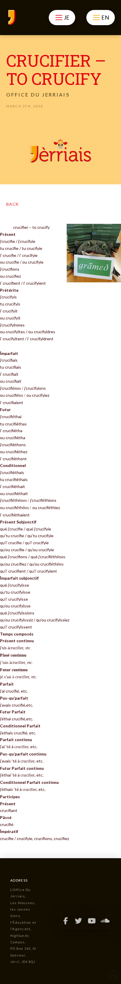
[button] (62, 17)
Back (12, 204)
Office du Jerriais (38, 95)
